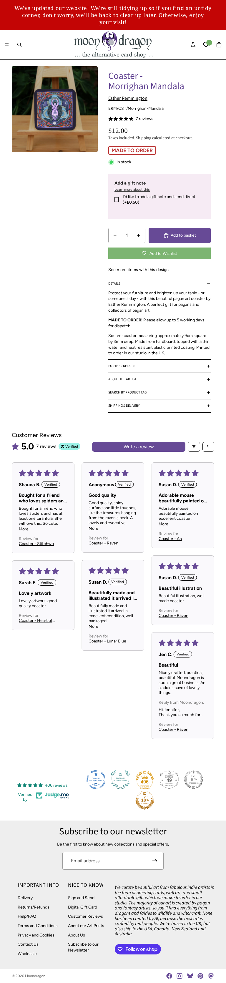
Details (114, 283)
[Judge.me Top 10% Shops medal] (144, 800)
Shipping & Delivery (124, 405)
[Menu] (7, 45)
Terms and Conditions (38, 925)
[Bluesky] (190, 975)
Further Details (121, 365)
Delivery (25, 897)
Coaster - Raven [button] (103, 543)
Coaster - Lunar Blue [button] (107, 641)
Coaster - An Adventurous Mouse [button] (177, 538)
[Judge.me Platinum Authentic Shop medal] (120, 779)
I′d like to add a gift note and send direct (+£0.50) (159, 199)
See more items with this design (138, 269)
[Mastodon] (210, 975)
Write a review (139, 446)
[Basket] (218, 44)
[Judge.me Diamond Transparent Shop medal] (96, 779)
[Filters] (194, 447)
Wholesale (27, 953)
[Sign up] (155, 861)
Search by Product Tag (127, 392)
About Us (76, 935)
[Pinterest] (200, 975)
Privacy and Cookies (36, 935)
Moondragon (35, 976)
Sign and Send (81, 897)
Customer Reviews (85, 916)
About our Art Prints (86, 925)
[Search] (19, 44)
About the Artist (122, 379)
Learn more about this (132, 189)
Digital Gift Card (82, 907)
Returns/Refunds (33, 907)
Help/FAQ (27, 916)
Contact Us (28, 944)
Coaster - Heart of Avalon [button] (35, 620)
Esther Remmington (127, 98)
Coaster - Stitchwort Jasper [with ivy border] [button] (38, 543)
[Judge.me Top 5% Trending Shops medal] (193, 779)
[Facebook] (169, 975)
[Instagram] (179, 975)
